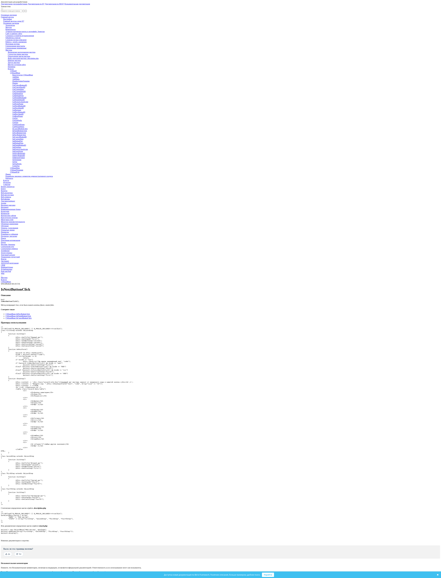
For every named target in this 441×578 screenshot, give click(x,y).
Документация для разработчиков (14, 4)
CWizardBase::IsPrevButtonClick (18, 314)
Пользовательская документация (77, 4)
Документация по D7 (36, 4)
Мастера (4, 278)
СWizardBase (6, 282)
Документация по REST (54, 4)
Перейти (268, 575)
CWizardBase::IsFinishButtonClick (18, 316)
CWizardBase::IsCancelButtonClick (19, 318)
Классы (4, 280)
